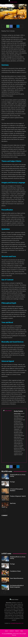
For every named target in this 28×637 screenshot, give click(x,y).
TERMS (21, 631)
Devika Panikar (9, 11)
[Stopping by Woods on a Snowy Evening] (5, 476)
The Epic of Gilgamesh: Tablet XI (18, 496)
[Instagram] (17, 457)
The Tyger (12, 481)
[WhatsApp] (7, 26)
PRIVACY (17, 631)
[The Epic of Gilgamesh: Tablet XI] (5, 498)
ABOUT (6, 631)
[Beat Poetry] (5, 505)
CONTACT (12, 631)
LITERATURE (4, 574)
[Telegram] (14, 459)
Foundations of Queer (15, 571)
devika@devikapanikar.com (16, 623)
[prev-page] (2, 510)
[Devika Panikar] (2, 11)
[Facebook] (11, 26)
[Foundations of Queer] (5, 573)
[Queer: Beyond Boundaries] (5, 580)
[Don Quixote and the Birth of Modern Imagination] (5, 587)
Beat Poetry (13, 503)
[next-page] (5, 510)
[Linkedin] (18, 26)
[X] (14, 26)
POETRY (3, 478)
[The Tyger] (5, 483)
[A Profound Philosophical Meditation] (5, 490)
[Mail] (22, 457)
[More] (21, 26)
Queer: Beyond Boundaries (16, 578)
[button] (2, 2)
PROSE (3, 589)
